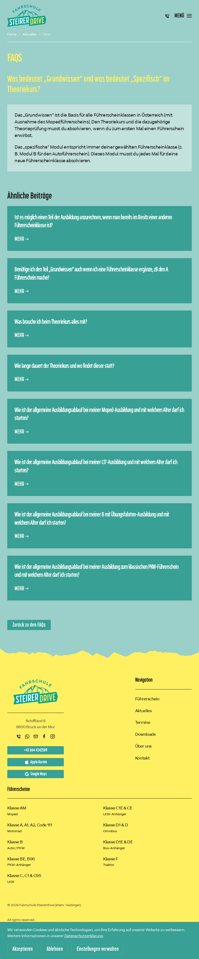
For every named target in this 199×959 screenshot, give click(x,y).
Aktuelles (143, 711)
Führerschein (147, 699)
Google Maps (39, 774)
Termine (142, 722)
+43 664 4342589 (35, 750)
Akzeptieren (22, 949)
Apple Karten (38, 762)
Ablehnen (55, 949)
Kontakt (142, 758)
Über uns (143, 746)
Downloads (145, 734)
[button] (183, 16)
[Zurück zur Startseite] (26, 16)
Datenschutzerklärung (83, 935)
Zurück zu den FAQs (29, 625)
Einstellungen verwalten (98, 949)
